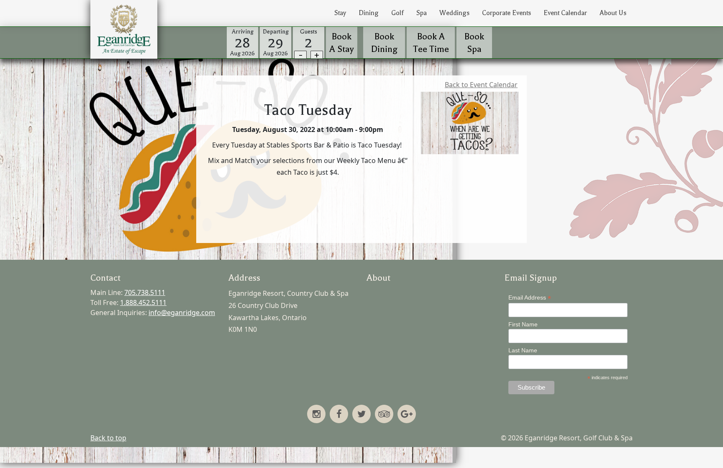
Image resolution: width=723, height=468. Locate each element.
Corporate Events (506, 13)
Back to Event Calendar (481, 84)
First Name (523, 324)
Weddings (454, 13)
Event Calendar (565, 13)
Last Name (522, 350)
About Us (613, 13)
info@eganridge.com (182, 312)
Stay (340, 13)
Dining (369, 13)
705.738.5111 (144, 292)
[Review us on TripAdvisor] (384, 414)
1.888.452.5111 (143, 302)
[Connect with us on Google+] (406, 414)
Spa (421, 13)
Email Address (529, 298)
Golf (397, 13)
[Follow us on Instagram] (316, 414)
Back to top (108, 437)
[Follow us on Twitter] (361, 414)
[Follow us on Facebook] (339, 414)
